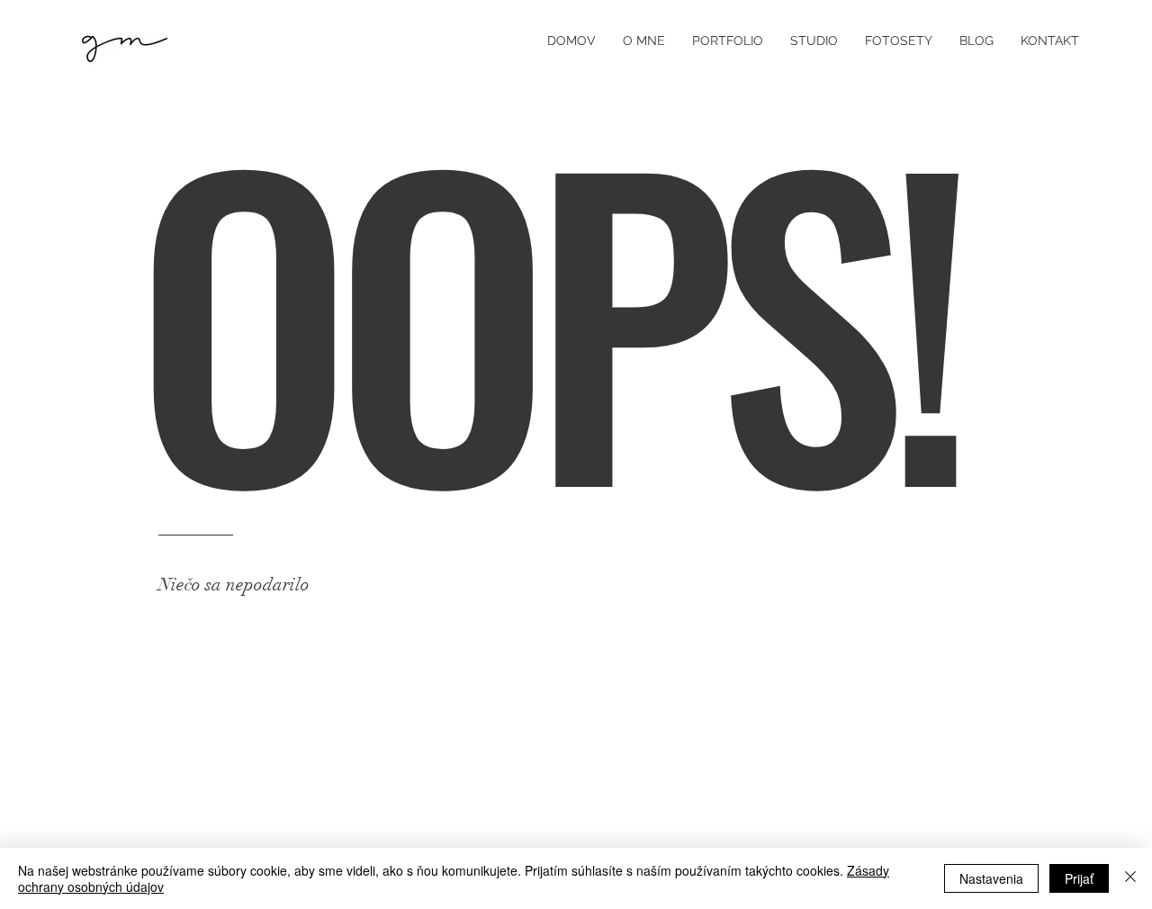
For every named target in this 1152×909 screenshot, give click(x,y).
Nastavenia (991, 878)
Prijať (1079, 878)
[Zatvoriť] (1130, 878)
